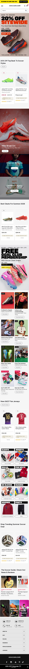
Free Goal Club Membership (8, 1)
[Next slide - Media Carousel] (28, 607)
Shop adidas (5, 314)
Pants (21, 516)
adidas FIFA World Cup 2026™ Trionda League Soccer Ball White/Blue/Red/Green (21, 550)
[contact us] (14, 658)
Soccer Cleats (8, 463)
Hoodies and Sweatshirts (7, 516)
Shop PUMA (4, 367)
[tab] (14, 631)
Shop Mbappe (14, 190)
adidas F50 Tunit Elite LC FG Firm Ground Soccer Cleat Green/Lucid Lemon (7, 89)
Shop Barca (14, 168)
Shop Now (14, 33)
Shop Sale (4, 393)
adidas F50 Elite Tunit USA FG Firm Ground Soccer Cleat (21, 89)
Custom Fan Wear (21, 481)
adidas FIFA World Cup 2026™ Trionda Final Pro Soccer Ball (7, 550)
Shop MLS (18, 367)
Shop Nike (5, 151)
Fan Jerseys (21, 463)
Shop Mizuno (5, 341)
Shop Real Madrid (19, 317)
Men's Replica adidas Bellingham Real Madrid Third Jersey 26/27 (21, 428)
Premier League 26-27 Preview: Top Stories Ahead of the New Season (9, 593)
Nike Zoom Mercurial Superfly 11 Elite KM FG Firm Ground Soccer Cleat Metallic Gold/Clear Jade (7, 227)
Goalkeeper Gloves (8, 498)
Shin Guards (21, 498)
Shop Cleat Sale (19, 392)
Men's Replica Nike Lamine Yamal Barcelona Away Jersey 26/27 (6, 428)
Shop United (18, 343)
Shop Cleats (14, 267)
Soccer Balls (7, 481)
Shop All (3, 66)
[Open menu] (2, 6)
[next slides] (28, 586)
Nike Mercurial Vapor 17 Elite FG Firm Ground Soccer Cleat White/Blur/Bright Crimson (21, 227)
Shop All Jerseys (5, 404)
